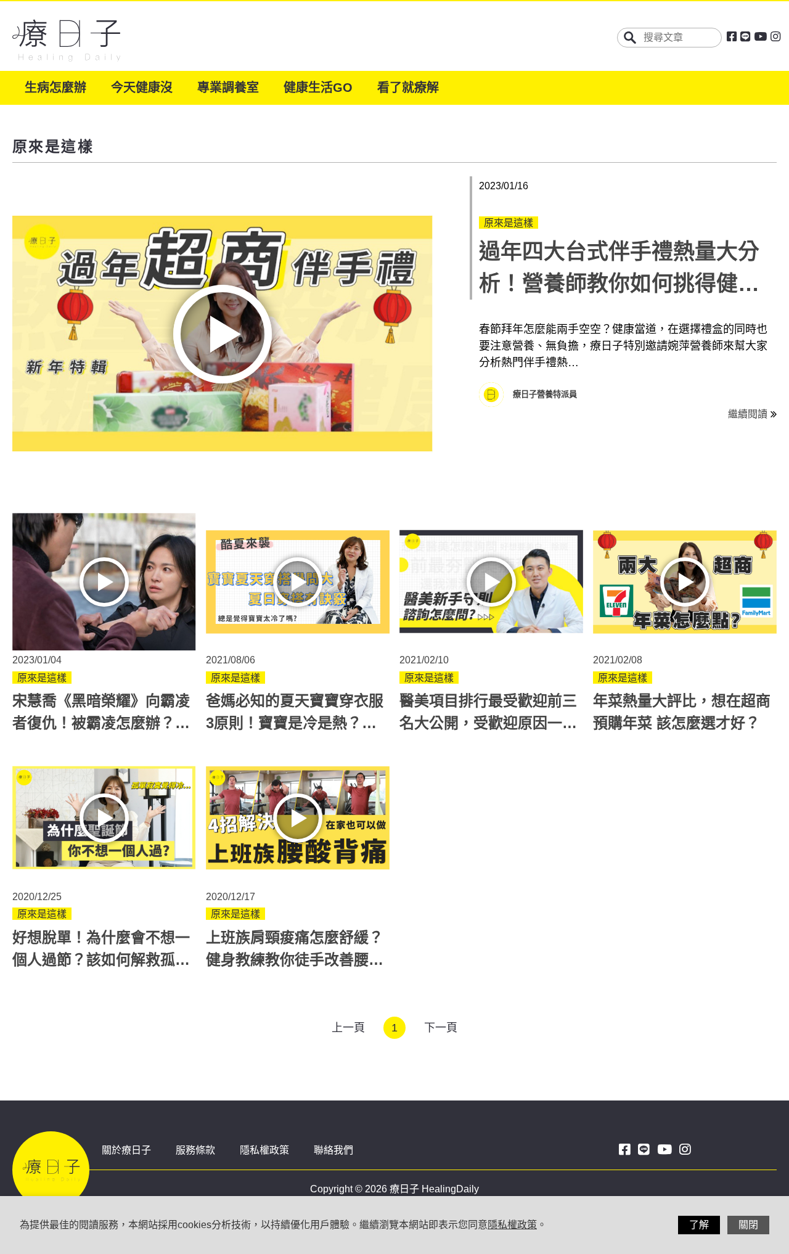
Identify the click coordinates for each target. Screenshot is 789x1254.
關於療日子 (126, 1150)
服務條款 (195, 1150)
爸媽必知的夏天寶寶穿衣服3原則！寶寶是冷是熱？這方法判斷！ (294, 722)
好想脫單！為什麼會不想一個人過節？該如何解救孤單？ (101, 959)
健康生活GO (318, 87)
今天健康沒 (142, 87)
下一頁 (440, 1028)
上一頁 (348, 1028)
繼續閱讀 (747, 414)
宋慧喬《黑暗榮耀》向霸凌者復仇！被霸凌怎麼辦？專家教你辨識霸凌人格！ (101, 722)
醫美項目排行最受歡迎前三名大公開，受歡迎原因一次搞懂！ (488, 722)
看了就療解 (408, 87)
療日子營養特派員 (545, 394)
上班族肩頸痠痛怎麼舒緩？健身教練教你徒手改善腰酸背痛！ (294, 959)
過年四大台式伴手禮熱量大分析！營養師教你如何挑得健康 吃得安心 (619, 283)
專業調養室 (228, 87)
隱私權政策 (264, 1150)
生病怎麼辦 (55, 87)
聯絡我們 (333, 1150)
